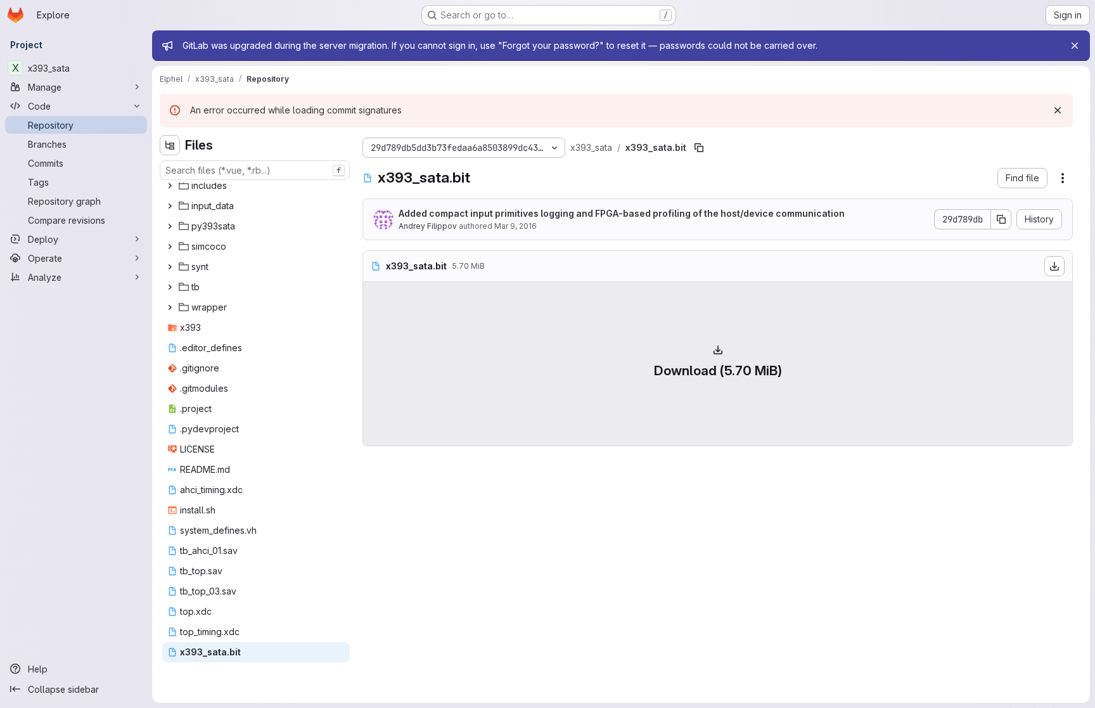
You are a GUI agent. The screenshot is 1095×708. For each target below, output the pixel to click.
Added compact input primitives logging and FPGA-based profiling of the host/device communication (622, 213)
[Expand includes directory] (169, 185)
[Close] (1074, 45)
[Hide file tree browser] (170, 145)
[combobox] (255, 170)
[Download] (1054, 266)
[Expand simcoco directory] (169, 246)
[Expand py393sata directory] (169, 226)
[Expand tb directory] (169, 287)
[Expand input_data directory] (169, 206)
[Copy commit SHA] (1001, 219)
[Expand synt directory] (169, 266)
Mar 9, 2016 (515, 226)
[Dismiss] (1057, 110)
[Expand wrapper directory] (169, 307)
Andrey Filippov (428, 226)
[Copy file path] (699, 148)
